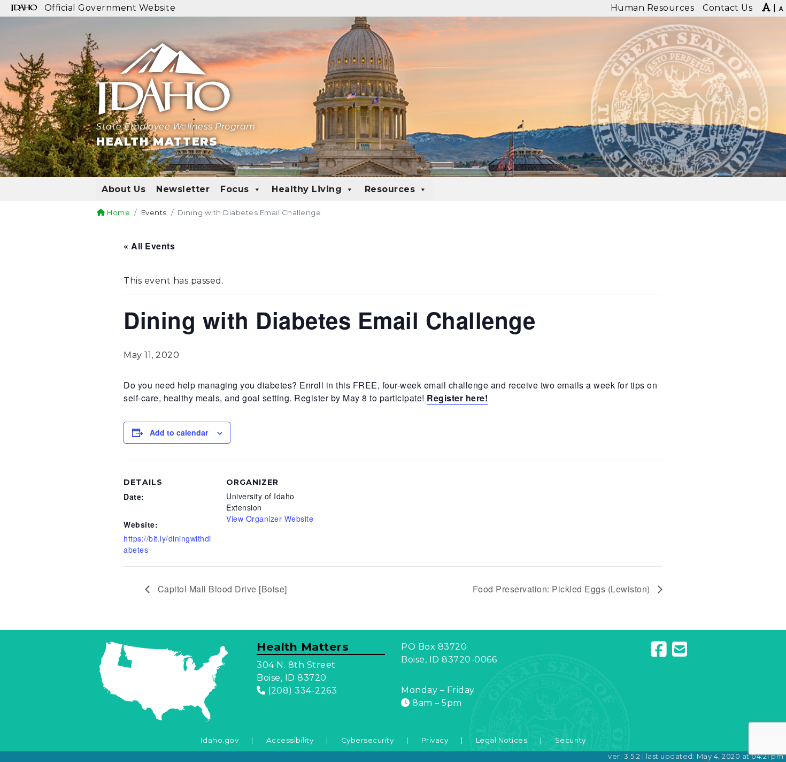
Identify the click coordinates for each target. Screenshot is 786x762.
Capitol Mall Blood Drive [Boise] (221, 589)
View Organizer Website (269, 518)
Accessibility (290, 740)
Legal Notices (502, 740)
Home (117, 212)
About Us (123, 189)
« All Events (149, 246)
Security (570, 740)
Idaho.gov (220, 740)
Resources (390, 189)
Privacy (435, 740)
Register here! (457, 398)
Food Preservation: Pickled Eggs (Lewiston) (563, 589)
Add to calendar (179, 432)
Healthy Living (307, 189)
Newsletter (183, 189)
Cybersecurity (367, 740)
